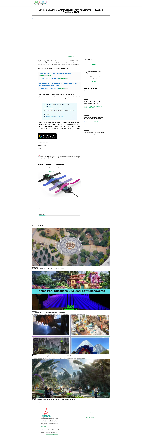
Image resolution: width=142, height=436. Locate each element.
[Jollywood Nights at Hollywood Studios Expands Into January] (94, 126)
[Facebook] (92, 64)
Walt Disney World (86, 115)
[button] (108, 3)
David (42, 154)
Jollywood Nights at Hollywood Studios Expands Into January (94, 133)
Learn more (43, 426)
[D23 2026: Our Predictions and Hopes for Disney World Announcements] (94, 111)
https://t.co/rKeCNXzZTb (45, 75)
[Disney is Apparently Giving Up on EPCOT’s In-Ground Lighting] (71, 247)
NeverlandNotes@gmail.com (52, 434)
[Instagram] (90, 412)
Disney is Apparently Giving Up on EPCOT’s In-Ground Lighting (48, 268)
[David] (39, 157)
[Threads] (95, 64)
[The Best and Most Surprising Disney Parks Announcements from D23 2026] (71, 334)
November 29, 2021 (63, 78)
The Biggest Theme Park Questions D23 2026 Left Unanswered (93, 102)
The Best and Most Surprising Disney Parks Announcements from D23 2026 (52, 356)
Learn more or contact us (58, 158)
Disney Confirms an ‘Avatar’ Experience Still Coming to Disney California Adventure (53, 399)
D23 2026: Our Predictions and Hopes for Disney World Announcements (93, 117)
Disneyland (34, 398)
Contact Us (91, 414)
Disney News (71, 56)
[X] (93, 64)
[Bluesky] (94, 64)
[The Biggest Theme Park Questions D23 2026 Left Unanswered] (94, 95)
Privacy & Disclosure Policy (91, 417)
